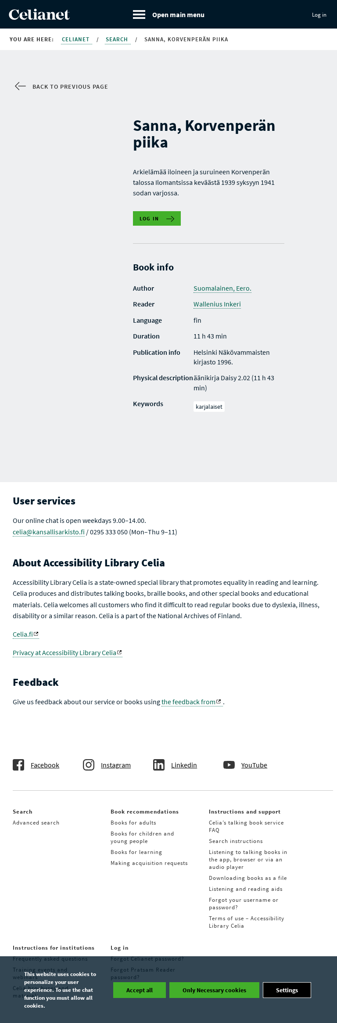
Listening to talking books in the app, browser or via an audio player (248, 859)
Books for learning (136, 852)
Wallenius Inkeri (217, 303)
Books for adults (133, 822)
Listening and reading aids (246, 889)
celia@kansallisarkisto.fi (49, 531)
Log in (319, 14)
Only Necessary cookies (214, 990)
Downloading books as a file (248, 878)
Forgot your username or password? (244, 903)
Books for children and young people (142, 837)
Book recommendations (145, 811)
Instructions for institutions (54, 947)
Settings (287, 990)
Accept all (139, 990)
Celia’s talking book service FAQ (246, 826)
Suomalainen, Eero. (222, 288)
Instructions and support (245, 811)
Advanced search (36, 822)
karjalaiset (209, 407)
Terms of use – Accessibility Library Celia (246, 922)
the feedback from (188, 701)
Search (118, 39)
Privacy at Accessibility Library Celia (64, 652)
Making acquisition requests (149, 863)
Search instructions (236, 841)
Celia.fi (23, 634)
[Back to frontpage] (39, 17)
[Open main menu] (168, 14)
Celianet (76, 39)
